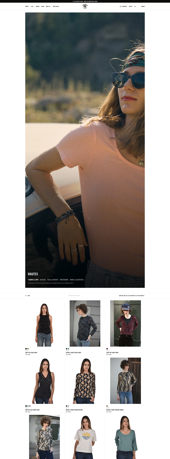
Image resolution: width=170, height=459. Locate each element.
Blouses (43, 279)
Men (32, 6)
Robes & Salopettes (76, 279)
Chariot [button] (143, 6)
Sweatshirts (64, 279)
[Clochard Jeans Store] (85, 6)
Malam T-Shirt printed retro (74, 410)
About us (48, 6)
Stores (42, 6)
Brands (37, 6)
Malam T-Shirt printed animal (115, 410)
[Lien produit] (44, 327)
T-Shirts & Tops (33, 279)
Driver (26, 350)
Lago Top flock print (112, 352)
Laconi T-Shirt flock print (73, 352)
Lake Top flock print (31, 352)
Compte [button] (130, 6)
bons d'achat (56, 6)
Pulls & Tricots (52, 279)
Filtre (29, 295)
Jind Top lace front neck (32, 410)
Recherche (124, 6)
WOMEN (26, 6)
